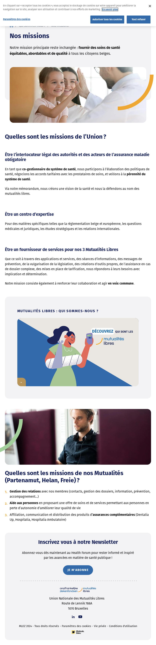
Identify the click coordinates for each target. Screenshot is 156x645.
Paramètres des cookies (76, 626)
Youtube (80, 616)
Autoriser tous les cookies (107, 19)
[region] (78, 13)
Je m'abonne (78, 570)
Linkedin (73, 616)
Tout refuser (139, 19)
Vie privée (100, 626)
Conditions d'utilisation (123, 626)
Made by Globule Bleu (78, 632)
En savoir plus (110, 9)
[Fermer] (150, 6)
